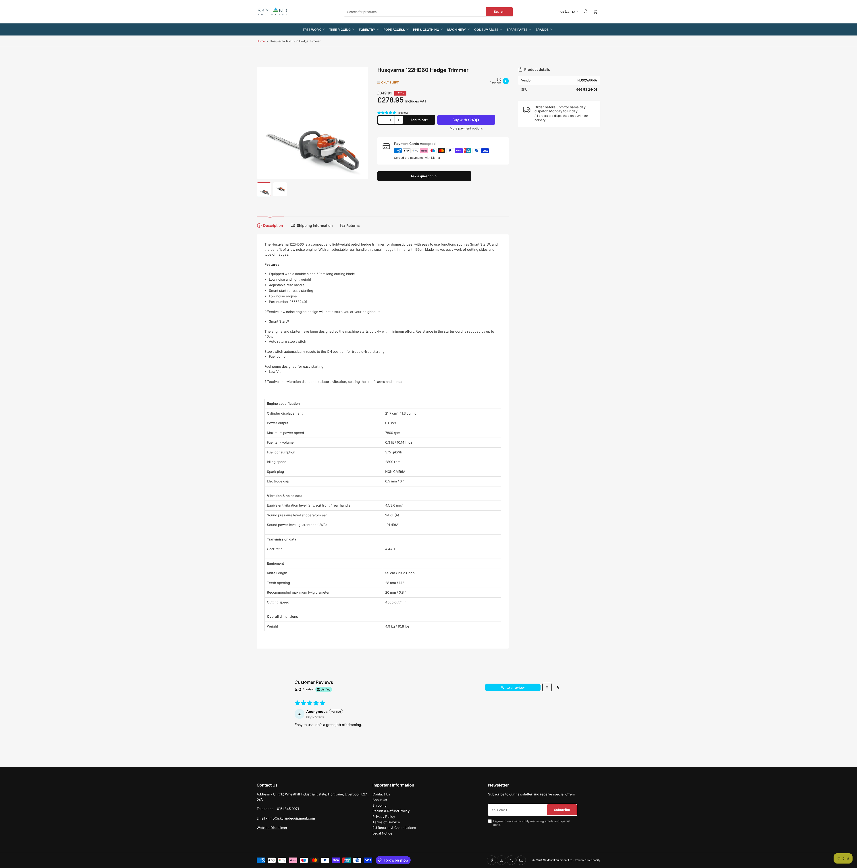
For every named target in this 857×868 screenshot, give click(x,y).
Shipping (379, 805)
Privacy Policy (383, 816)
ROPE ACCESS (394, 29)
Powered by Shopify (587, 860)
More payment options (466, 128)
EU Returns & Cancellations (394, 828)
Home (261, 41)
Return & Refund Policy (391, 811)
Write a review (513, 687)
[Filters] (547, 687)
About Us (379, 800)
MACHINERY (456, 29)
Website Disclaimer (272, 828)
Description (273, 225)
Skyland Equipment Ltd (557, 860)
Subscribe (562, 810)
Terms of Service (386, 822)
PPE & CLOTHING (426, 29)
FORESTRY (367, 29)
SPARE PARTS (517, 29)
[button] (387, 112)
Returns (353, 225)
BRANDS (542, 29)
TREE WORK (312, 29)
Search (499, 11)
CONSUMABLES (486, 29)
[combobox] (428, 12)
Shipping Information (315, 225)
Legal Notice (382, 833)
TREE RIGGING (340, 29)
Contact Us (381, 794)
